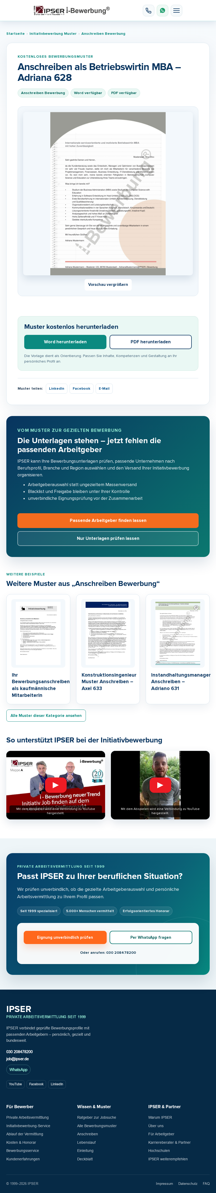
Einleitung (85, 1150)
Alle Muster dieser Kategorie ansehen (46, 715)
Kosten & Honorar (21, 1142)
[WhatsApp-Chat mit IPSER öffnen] (162, 10)
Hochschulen (159, 1150)
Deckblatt (85, 1159)
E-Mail (104, 388)
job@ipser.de (17, 1059)
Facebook (81, 388)
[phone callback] (148, 10)
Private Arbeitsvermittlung (27, 1117)
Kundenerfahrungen (23, 1159)
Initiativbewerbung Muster (53, 33)
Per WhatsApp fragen (150, 937)
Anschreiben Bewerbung (103, 33)
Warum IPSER (160, 1117)
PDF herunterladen (151, 342)
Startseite (15, 33)
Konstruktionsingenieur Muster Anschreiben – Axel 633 (109, 682)
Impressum (164, 1184)
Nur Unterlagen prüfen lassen (108, 538)
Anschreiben (87, 1134)
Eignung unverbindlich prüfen (65, 937)
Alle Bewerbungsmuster (97, 1126)
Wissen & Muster (94, 1106)
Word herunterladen (65, 342)
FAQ (206, 1184)
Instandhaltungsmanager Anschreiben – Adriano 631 (181, 682)
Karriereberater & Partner (169, 1142)
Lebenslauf (86, 1142)
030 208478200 (19, 1051)
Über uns (156, 1126)
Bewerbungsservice (22, 1150)
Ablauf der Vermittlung (24, 1134)
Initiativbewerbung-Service (28, 1126)
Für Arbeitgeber (161, 1134)
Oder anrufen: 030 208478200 (108, 952)
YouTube (15, 1084)
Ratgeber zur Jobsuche (96, 1117)
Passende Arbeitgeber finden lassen (108, 520)
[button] (176, 10)
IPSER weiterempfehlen (168, 1159)
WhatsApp (18, 1069)
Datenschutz (188, 1184)
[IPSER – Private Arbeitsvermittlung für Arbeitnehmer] (72, 10)
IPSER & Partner (164, 1106)
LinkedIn (56, 388)
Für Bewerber (19, 1106)
